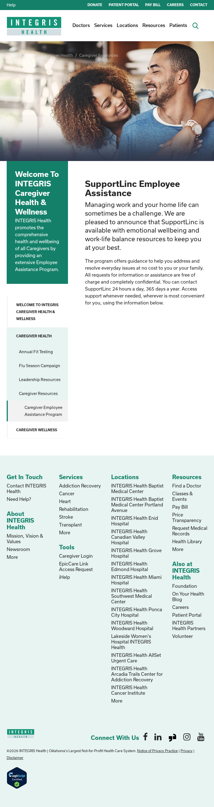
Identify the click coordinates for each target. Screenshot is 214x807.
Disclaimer (15, 758)
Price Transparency (186, 517)
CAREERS (175, 5)
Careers (28, 55)
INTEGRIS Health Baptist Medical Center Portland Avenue (137, 504)
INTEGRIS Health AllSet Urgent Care (136, 657)
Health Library (187, 541)
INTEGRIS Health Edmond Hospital (129, 566)
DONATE (94, 5)
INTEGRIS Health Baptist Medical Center (137, 488)
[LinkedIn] (158, 737)
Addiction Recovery (80, 485)
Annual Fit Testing (36, 351)
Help (11, 5)
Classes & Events (182, 496)
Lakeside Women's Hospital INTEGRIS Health (131, 641)
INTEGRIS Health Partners (188, 625)
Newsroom (18, 549)
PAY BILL (152, 5)
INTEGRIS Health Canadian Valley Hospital (129, 537)
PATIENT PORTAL (124, 5)
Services (103, 25)
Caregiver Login (76, 556)
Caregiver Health (57, 55)
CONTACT (198, 5)
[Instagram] (187, 737)
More (12, 557)
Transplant (70, 524)
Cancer (66, 493)
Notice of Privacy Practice (157, 751)
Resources (153, 25)
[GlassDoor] (172, 737)
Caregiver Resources (98, 55)
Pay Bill (180, 506)
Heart (65, 501)
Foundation (184, 586)
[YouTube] (201, 737)
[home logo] (34, 30)
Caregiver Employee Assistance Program (43, 411)
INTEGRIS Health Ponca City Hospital (136, 612)
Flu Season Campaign (39, 365)
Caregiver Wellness (36, 430)
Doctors (81, 25)
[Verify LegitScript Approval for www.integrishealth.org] (17, 777)
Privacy (187, 751)
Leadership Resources (39, 379)
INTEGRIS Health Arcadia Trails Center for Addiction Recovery (137, 674)
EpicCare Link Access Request (76, 566)
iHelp (64, 577)
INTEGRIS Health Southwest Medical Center (131, 596)
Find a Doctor (186, 485)
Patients (178, 25)
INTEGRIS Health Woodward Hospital (132, 625)
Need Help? (19, 499)
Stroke (66, 517)
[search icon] (197, 25)
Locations (127, 25)
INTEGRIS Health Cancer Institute (129, 690)
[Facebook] (145, 737)
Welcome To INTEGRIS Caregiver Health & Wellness (37, 312)
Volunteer (182, 636)
